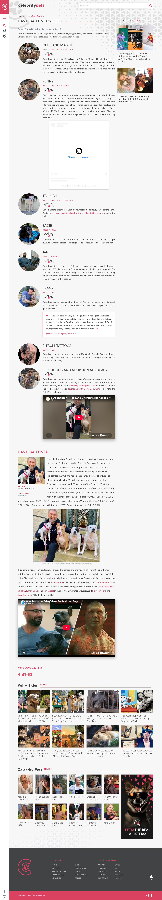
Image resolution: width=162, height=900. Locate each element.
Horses (118, 878)
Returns (78, 878)
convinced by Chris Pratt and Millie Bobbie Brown (79, 213)
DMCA (77, 871)
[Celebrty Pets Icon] (4, 6)
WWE (25, 496)
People (27, 16)
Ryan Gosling (24, 595)
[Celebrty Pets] (31, 4)
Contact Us (80, 868)
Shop (77, 865)
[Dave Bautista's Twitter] (23, 674)
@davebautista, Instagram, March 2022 (61, 333)
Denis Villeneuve (103, 582)
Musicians (102, 868)
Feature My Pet (59, 871)
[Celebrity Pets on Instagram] (4, 896)
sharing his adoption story (83, 385)
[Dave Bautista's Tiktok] (31, 674)
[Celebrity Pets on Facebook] (4, 891)
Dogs (117, 865)
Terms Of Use (58, 875)
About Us (56, 878)
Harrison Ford (99, 590)
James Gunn (57, 582)
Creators (102, 875)
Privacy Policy (81, 875)
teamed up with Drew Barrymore (84, 388)
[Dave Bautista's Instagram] (27, 674)
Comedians (103, 878)
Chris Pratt (103, 586)
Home (20, 16)
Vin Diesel (49, 590)
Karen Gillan (32, 590)
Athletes (102, 871)
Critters (119, 875)
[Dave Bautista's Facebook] (19, 674)
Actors (20, 496)
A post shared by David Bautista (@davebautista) (79, 186)
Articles (56, 868)
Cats (117, 868)
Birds (117, 871)
